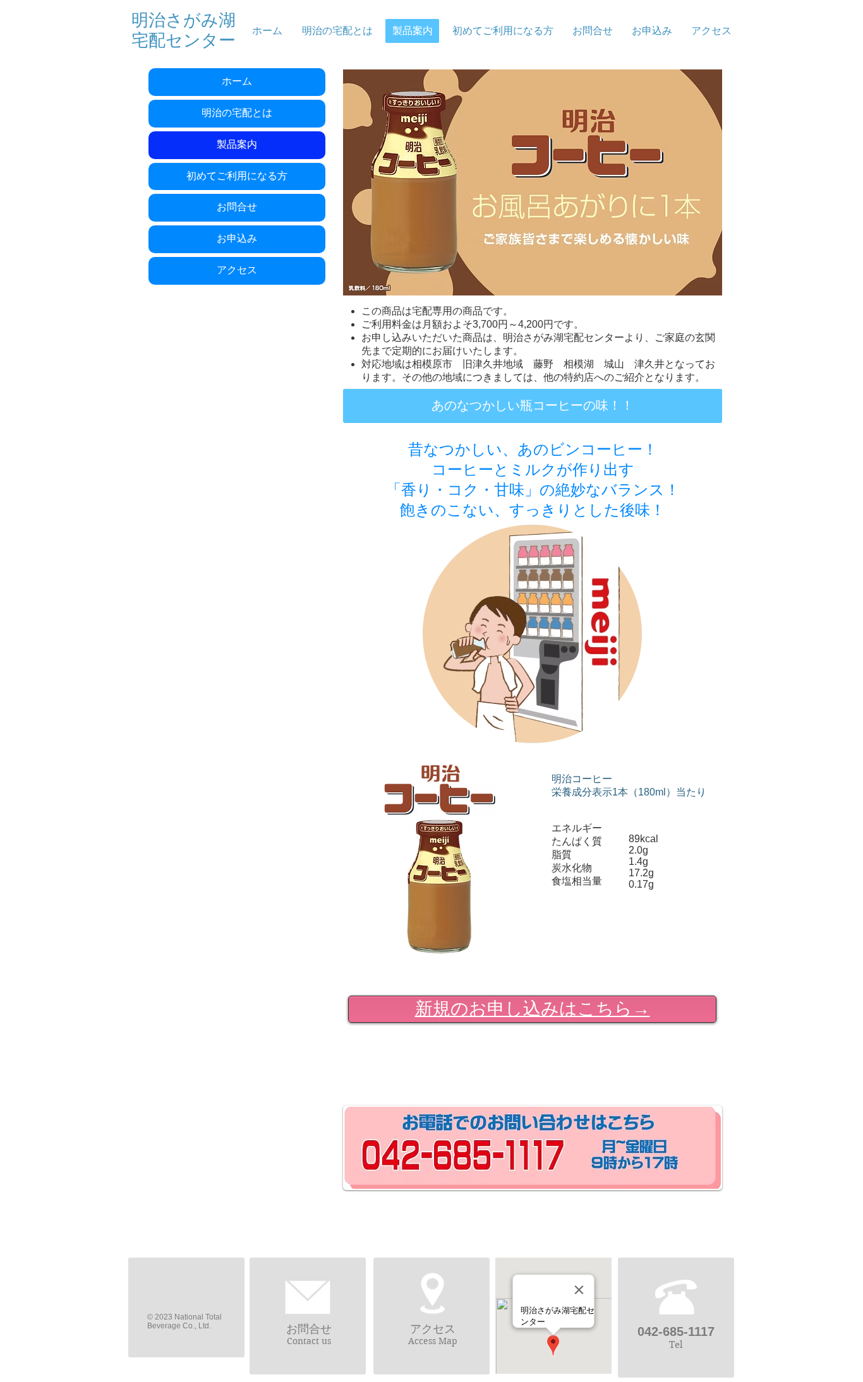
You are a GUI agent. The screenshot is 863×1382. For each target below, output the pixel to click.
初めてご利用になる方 (236, 176)
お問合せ (237, 207)
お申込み (237, 238)
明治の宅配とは (237, 113)
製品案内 (237, 144)
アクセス (237, 270)
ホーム (237, 81)
